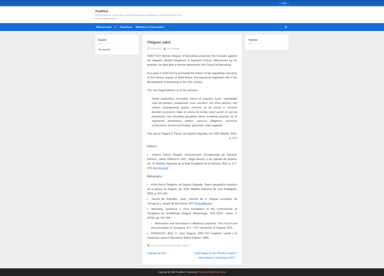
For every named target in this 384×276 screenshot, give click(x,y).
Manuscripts (104, 26)
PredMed (101, 11)
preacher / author (180, 245)
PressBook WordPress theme (212, 272)
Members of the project (150, 26)
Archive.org (161, 168)
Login (284, 3)
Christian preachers (161, 245)
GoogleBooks (203, 203)
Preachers (126, 26)
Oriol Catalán (173, 48)
